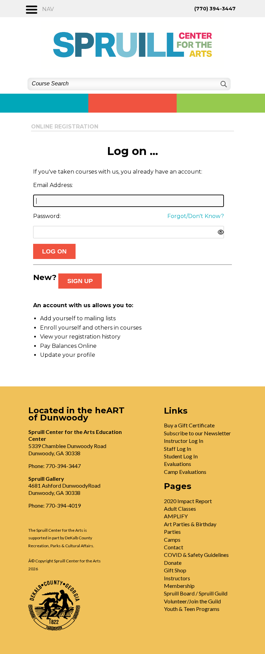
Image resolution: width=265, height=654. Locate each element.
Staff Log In (177, 448)
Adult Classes (180, 508)
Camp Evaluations (185, 471)
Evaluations (177, 463)
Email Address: (53, 185)
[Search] (223, 84)
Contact (173, 547)
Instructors (177, 578)
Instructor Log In (183, 440)
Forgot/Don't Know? (195, 216)
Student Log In (181, 456)
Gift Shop (175, 570)
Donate (172, 562)
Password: (47, 216)
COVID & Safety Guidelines (196, 554)
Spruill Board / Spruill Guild (195, 593)
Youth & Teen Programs (191, 608)
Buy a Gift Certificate (189, 425)
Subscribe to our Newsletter (197, 433)
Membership (179, 585)
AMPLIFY (176, 516)
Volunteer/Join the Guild (192, 601)
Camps (172, 539)
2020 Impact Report (188, 501)
